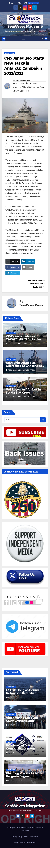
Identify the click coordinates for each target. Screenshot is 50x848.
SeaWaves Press (23, 80)
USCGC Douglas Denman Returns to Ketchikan (24, 691)
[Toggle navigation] (23, 39)
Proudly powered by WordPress (18, 827)
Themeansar (25, 831)
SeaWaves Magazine (25, 26)
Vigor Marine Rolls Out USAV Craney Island (22, 719)
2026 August (11, 686)
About (26, 837)
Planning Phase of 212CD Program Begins (24, 774)
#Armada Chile (19, 87)
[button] (42, 39)
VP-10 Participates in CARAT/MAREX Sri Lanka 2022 (36, 283)
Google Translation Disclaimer (25, 842)
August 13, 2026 (15, 697)
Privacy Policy (17, 837)
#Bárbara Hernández (36, 87)
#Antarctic (33, 83)
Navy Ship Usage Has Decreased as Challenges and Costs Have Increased (24, 366)
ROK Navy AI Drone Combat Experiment (20, 747)
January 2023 (9, 53)
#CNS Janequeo (21, 91)
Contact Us (34, 837)
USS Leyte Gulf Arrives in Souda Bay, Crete (23, 391)
